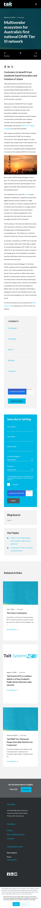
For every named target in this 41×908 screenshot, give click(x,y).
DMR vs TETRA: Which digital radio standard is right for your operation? (20, 541)
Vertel (26, 194)
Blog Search (13, 514)
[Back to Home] (8, 4)
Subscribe (26, 789)
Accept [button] (16, 904)
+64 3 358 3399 (12, 859)
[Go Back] (20, 53)
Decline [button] (25, 904)
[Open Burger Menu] (36, 4)
